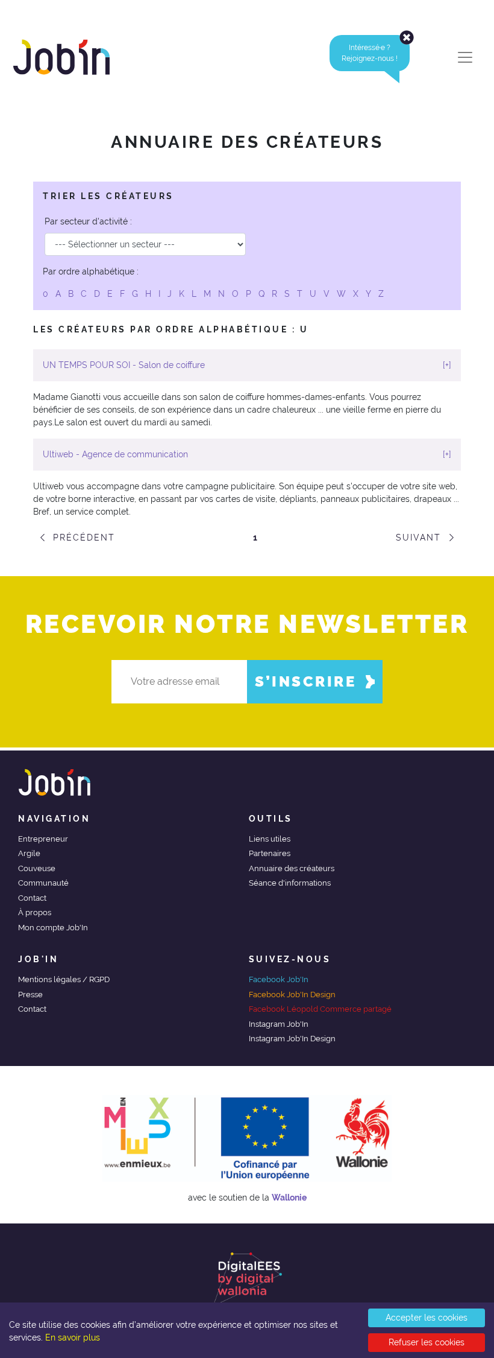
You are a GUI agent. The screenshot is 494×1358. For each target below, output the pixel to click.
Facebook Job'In (278, 979)
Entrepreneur (43, 838)
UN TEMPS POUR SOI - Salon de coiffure (247, 365)
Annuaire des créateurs (291, 868)
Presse (30, 994)
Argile (29, 853)
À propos (34, 912)
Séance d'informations (290, 882)
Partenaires (269, 853)
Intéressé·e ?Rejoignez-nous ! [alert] (370, 53)
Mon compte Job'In (53, 927)
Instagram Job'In (278, 1024)
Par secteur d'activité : (88, 221)
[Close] (407, 37)
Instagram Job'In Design (292, 1038)
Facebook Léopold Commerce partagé (320, 1009)
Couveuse (36, 868)
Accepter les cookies (426, 1317)
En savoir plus (72, 1337)
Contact (32, 898)
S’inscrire (305, 681)
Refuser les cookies (426, 1342)
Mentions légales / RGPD (64, 979)
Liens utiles (269, 838)
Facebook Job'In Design (292, 994)
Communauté (43, 882)
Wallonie (289, 1197)
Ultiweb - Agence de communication (247, 454)
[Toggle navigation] (465, 57)
